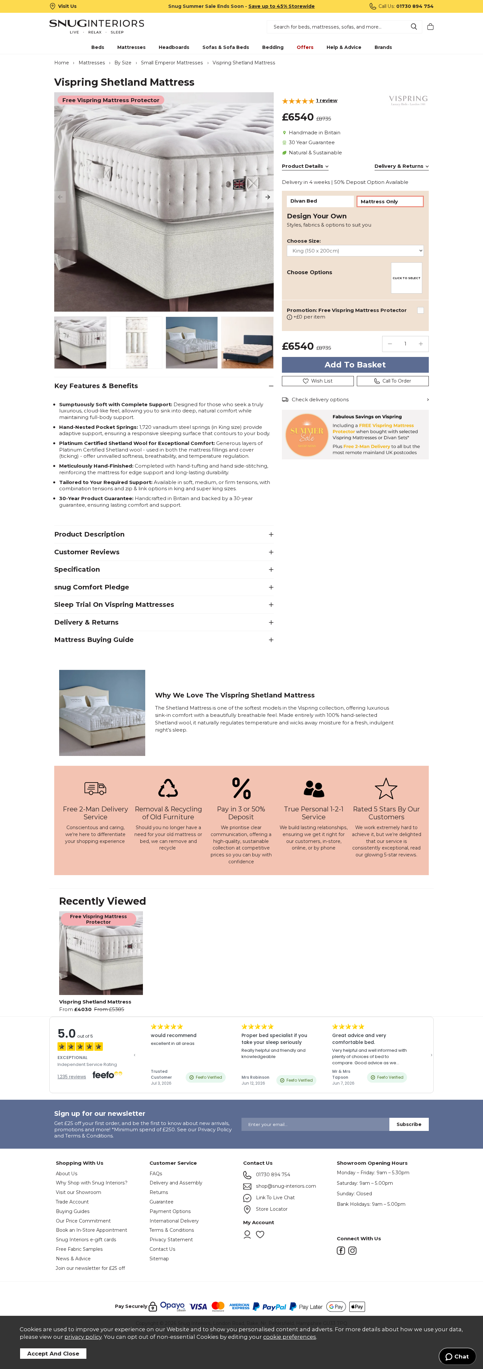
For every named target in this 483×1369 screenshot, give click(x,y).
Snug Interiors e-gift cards (86, 1240)
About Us (67, 1174)
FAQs (156, 1174)
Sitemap (159, 1259)
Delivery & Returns (399, 166)
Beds (97, 47)
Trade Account (72, 1202)
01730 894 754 (272, 1175)
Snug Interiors (96, 27)
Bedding (273, 47)
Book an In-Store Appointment (91, 1230)
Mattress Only (379, 201)
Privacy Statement (171, 1240)
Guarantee (161, 1202)
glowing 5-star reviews (390, 855)
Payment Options (170, 1211)
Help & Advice (344, 47)
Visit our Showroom (78, 1192)
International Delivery (174, 1221)
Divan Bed (303, 201)
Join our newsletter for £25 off (90, 1268)
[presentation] (60, 197)
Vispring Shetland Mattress (95, 1002)
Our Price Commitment (83, 1221)
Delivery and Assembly (176, 1183)
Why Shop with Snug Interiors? (91, 1183)
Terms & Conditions (172, 1230)
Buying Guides (73, 1211)
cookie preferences (289, 1337)
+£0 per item (347, 313)
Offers (305, 47)
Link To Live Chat (275, 1198)
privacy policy (83, 1337)
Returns (159, 1192)
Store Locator (271, 1209)
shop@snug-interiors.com (285, 1186)
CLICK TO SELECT (407, 278)
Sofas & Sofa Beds (225, 47)
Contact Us (162, 1249)
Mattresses (131, 47)
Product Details (302, 166)
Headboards (174, 47)
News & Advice (73, 1259)
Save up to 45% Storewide (281, 6)
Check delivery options (320, 399)
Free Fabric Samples (79, 1249)
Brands (383, 47)
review (326, 100)
